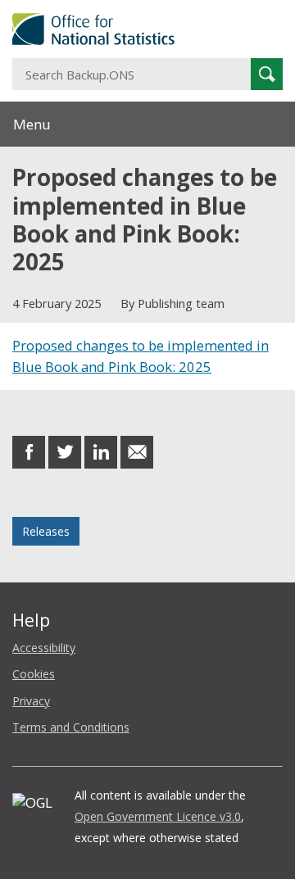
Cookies (33, 674)
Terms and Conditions (70, 727)
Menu (32, 124)
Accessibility (43, 647)
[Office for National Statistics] (147, 29)
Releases (46, 531)
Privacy (31, 701)
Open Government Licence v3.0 (158, 816)
